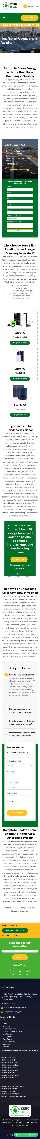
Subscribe (20, 957)
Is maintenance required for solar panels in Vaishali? (22, 734)
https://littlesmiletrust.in (20, 1125)
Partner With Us (9, 1042)
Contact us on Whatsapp (19, 170)
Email (9, 192)
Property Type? (12, 782)
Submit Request (17, 813)
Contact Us (19, 559)
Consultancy (7, 1036)
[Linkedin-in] (27, 972)
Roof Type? (11, 772)
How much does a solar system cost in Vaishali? (20, 710)
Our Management (9, 1029)
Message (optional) (14, 221)
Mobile (9, 198)
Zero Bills (6, 257)
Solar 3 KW (20, 333)
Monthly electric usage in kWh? (18, 752)
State (9, 204)
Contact (6, 1047)
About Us (6, 1026)
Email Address (12, 793)
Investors (6, 1044)
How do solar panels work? (21, 675)
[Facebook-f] (13, 972)
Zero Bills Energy (19, 908)
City (8, 210)
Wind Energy (7, 1034)
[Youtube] (20, 972)
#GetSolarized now (9, 925)
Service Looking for (14, 216)
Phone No (10, 802)
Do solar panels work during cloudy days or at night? (22, 722)
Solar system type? (14, 761)
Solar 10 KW (20, 405)
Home (5, 1024)
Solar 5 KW (20, 369)
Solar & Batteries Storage (12, 1031)
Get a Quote (29, 17)
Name (9, 187)
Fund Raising (7, 1039)
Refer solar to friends (10, 935)
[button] (26, 1135)
